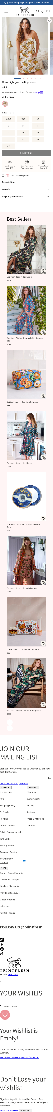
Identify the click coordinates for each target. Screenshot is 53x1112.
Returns (4, 818)
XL (8, 132)
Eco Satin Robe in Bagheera (19, 277)
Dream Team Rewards (11, 873)
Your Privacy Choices (6, 860)
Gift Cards (5, 906)
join (49, 778)
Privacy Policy (7, 845)
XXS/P (8, 119)
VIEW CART (25, 1110)
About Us (31, 792)
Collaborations (7, 899)
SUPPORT (5, 787)
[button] (6, 11)
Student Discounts (9, 886)
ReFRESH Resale (7, 912)
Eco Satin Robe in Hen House (19, 463)
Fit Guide (4, 812)
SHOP (4, 868)
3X (8, 139)
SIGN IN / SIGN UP (29, 1057)
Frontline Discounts (10, 892)
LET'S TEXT (5, 783)
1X (23, 132)
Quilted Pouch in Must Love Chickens (23, 649)
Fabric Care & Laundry (11, 832)
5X (38, 139)
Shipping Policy (7, 805)
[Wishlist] (42, 11)
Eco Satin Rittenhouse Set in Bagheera (24, 710)
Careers (31, 825)
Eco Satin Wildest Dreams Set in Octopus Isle (25, 339)
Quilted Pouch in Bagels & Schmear (23, 402)
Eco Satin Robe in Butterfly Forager (22, 588)
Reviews (31, 812)
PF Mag (30, 805)
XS (38, 119)
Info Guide (5, 838)
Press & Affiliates (35, 818)
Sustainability (33, 798)
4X (23, 139)
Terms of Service (9, 852)
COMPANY (33, 787)
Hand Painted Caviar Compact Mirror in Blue (24, 525)
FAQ (2, 798)
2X (38, 132)
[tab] (17, 78)
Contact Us (6, 792)
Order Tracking (7, 825)
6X (8, 146)
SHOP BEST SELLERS (10, 1057)
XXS (23, 119)
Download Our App (9, 879)
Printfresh (13, 974)
